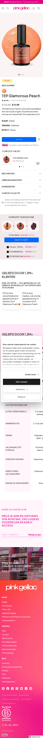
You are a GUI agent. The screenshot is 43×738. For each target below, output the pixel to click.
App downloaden (9, 649)
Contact (5, 634)
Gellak (4, 602)
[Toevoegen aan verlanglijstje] (39, 139)
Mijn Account (7, 638)
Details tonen (30, 374)
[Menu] (3, 8)
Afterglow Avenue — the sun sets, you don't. (21, 2)
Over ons (6, 663)
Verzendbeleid (26, 699)
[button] (12, 301)
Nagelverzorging (9, 613)
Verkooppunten (8, 681)
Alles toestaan (21, 382)
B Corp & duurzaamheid (12, 667)
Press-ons (6, 609)
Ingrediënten (8, 186)
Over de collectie (11, 193)
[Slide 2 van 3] (21, 75)
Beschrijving (8, 173)
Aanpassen (20, 389)
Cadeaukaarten (8, 620)
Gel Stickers (7, 605)
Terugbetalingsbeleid (9, 695)
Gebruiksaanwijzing (12, 180)
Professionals (7, 653)
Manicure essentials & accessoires (16, 617)
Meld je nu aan (34, 535)
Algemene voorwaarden (10, 699)
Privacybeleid (24, 695)
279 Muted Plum (16, 256)
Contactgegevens (8, 703)
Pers (4, 674)
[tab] (19, 166)
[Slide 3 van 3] (23, 75)
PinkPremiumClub (9, 645)
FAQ (4, 631)
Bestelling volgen (9, 642)
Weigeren (21, 397)
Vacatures (6, 678)
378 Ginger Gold (20, 158)
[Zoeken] (7, 8)
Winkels (5, 670)
